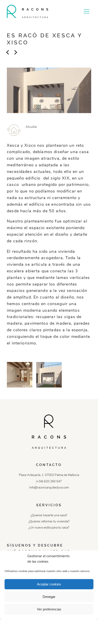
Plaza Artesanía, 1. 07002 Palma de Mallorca (49, 475)
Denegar (49, 597)
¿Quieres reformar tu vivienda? (49, 521)
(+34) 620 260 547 (49, 481)
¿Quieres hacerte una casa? (49, 515)
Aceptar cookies (49, 584)
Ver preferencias (49, 609)
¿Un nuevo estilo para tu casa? (48, 527)
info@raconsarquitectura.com (49, 487)
